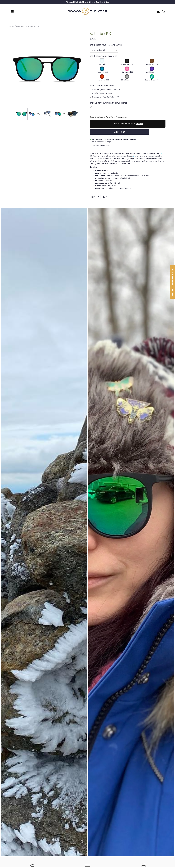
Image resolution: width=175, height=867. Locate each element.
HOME (12, 26)
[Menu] (12, 11)
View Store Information (101, 145)
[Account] (158, 11)
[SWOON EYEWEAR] (87, 11)
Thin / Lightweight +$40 (102, 93)
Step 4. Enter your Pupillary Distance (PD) (108, 103)
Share (108, 197)
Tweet (96, 197)
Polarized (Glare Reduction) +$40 (106, 89)
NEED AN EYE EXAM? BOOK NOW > (172, 282)
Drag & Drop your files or (128, 123)
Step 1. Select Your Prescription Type (106, 45)
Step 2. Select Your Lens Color (103, 56)
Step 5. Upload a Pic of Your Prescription (108, 117)
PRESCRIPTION (22, 26)
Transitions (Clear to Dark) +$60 (105, 97)
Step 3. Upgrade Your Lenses (102, 86)
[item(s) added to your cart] (163, 11)
